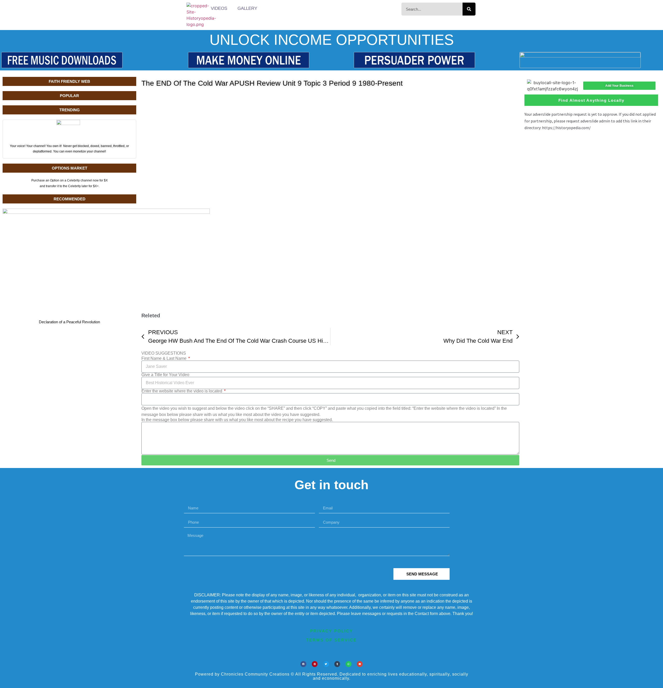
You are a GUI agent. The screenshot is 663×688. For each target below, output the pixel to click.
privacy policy (331, 631)
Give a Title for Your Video (165, 375)
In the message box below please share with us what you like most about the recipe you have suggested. (237, 420)
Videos (219, 8)
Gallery (247, 8)
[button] (303, 664)
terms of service (331, 640)
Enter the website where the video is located (182, 391)
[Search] (469, 9)
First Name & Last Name (164, 358)
